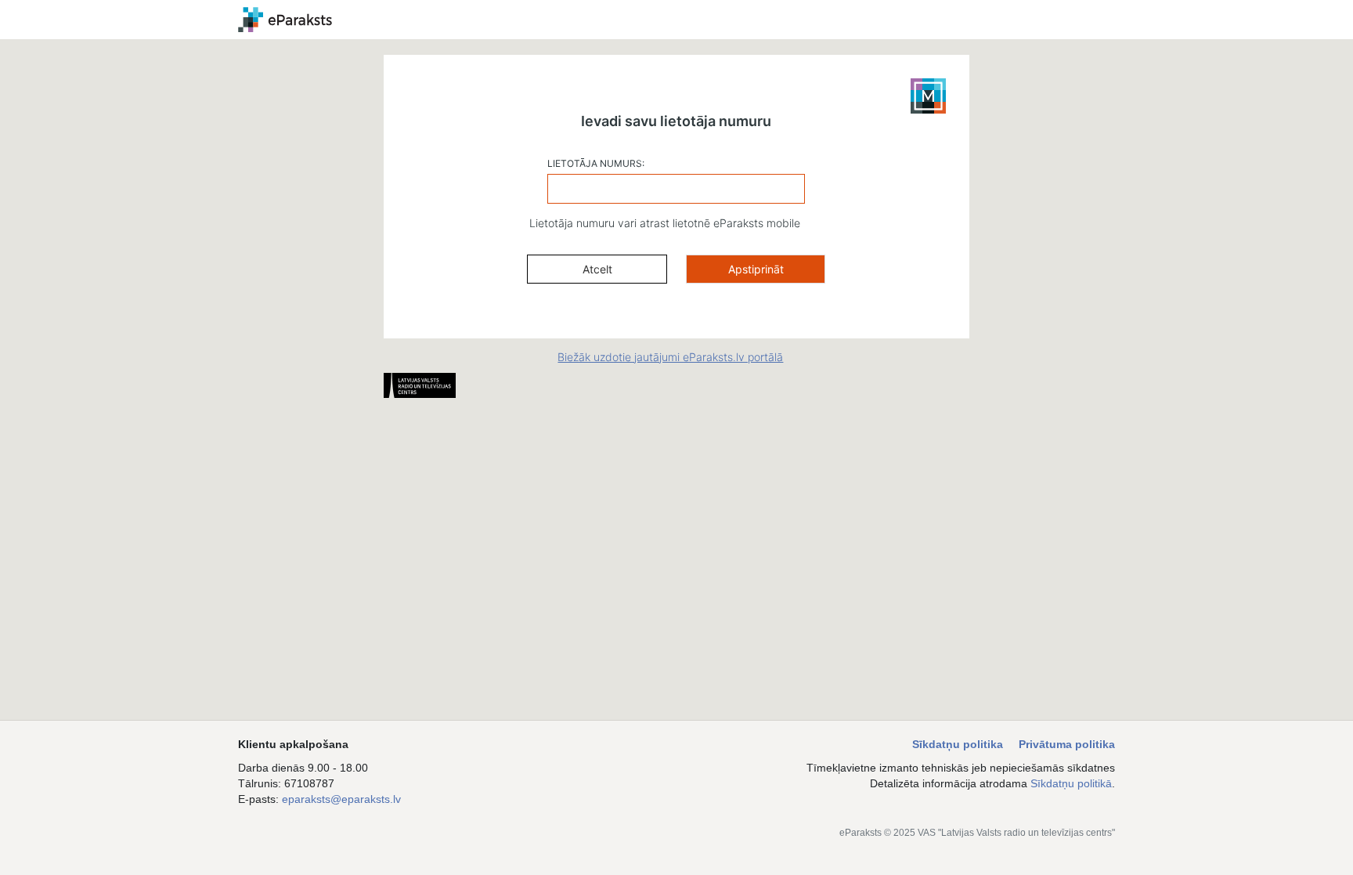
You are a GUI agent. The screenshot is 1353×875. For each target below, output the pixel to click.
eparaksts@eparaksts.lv (341, 799)
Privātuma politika (1067, 744)
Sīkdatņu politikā (1071, 783)
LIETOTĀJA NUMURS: (595, 163)
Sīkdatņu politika (957, 744)
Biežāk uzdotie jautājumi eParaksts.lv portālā (670, 356)
